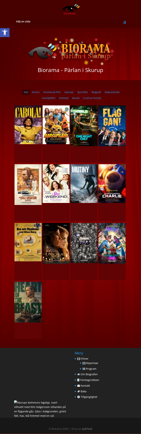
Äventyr (69, 92)
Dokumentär (112, 92)
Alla (26, 92)
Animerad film (52, 92)
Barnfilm (82, 92)
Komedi (63, 98)
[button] (5, 32)
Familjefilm (48, 98)
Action (36, 92)
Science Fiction (92, 98)
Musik (75, 98)
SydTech (87, 429)
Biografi (96, 92)
